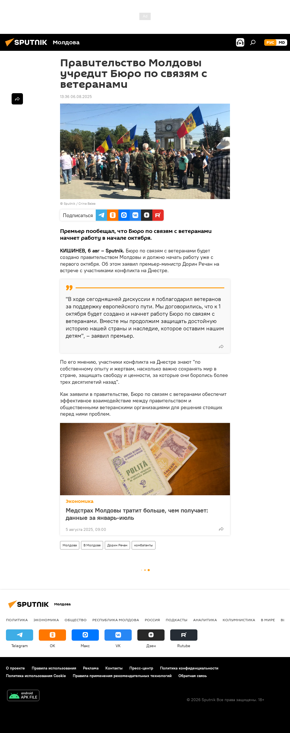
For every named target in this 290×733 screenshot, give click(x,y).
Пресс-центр (141, 668)
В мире (268, 619)
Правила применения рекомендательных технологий (122, 675)
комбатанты (143, 545)
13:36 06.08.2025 (76, 96)
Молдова (70, 545)
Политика (17, 619)
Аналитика (205, 619)
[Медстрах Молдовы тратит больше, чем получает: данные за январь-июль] (145, 459)
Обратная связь (192, 675)
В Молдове (92, 545)
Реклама (91, 668)
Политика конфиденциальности (189, 668)
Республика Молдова (115, 619)
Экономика (79, 501)
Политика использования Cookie (36, 675)
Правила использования (54, 668)
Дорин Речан (117, 545)
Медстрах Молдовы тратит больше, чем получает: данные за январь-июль (137, 514)
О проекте (15, 668)
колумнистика (239, 619)
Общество (76, 619)
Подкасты (176, 619)
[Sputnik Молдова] (28, 47)
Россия (152, 619)
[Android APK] (23, 696)
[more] (221, 346)
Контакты (114, 668)
